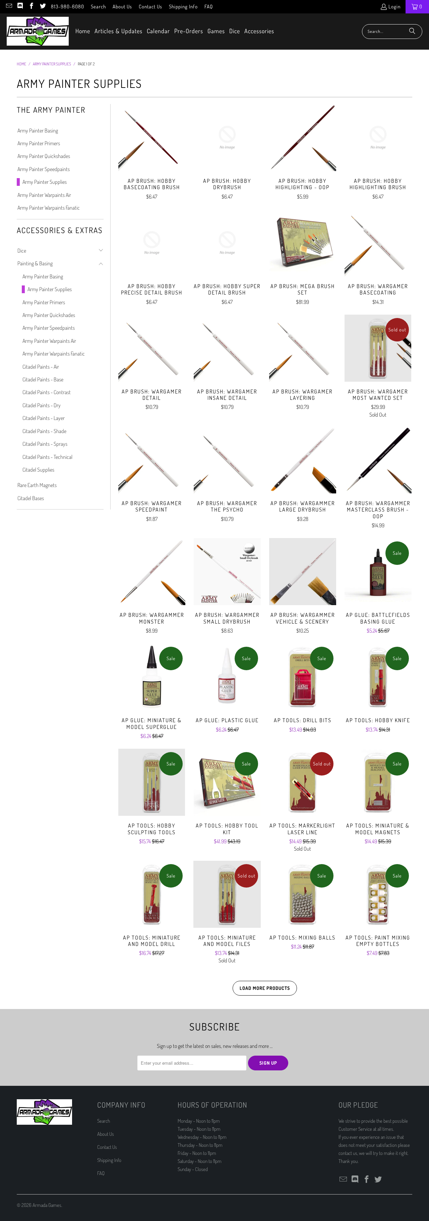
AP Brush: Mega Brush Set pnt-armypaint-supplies (302, 242)
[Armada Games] (38, 31)
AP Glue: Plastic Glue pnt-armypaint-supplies (227, 676)
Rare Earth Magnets (37, 485)
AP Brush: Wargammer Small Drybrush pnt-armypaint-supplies (227, 571)
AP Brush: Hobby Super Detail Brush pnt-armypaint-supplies (227, 242)
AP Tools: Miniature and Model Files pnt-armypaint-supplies (227, 894)
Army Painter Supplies (44, 181)
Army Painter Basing (37, 130)
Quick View (151, 152)
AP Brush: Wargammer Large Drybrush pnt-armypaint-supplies (302, 459)
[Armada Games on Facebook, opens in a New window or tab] (31, 6)
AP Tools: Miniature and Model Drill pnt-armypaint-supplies (151, 894)
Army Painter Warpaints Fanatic (48, 207)
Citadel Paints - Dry (41, 405)
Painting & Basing (35, 263)
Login (394, 6)
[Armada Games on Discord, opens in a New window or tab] (19, 6)
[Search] (412, 31)
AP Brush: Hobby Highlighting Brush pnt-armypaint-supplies (378, 137)
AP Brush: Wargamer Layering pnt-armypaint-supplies (302, 348)
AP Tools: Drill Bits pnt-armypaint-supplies (302, 676)
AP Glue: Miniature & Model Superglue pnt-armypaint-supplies (151, 676)
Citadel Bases (30, 498)
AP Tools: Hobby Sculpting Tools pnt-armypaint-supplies (151, 782)
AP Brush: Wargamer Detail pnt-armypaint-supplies (151, 348)
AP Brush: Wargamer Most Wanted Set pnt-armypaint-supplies (378, 348)
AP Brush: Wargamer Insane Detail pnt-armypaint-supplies (227, 348)
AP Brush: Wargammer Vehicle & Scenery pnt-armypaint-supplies (302, 571)
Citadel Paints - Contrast (46, 392)
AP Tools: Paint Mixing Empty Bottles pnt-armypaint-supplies (378, 894)
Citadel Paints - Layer (43, 418)
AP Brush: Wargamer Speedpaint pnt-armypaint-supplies (151, 459)
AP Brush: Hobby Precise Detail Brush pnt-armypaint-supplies (151, 242)
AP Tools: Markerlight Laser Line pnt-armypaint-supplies (302, 782)
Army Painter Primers (38, 143)
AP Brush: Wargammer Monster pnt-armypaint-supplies (151, 571)
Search (98, 6)
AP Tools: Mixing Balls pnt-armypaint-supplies (302, 894)
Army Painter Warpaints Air (44, 195)
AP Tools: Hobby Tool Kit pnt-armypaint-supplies (227, 782)
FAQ (208, 6)
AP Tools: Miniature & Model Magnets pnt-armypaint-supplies (378, 782)
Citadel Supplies (38, 469)
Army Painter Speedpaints (43, 169)
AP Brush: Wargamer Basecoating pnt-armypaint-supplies (378, 242)
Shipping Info (183, 6)
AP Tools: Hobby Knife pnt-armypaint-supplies (378, 676)
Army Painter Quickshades (43, 156)
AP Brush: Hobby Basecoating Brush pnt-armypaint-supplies (151, 137)
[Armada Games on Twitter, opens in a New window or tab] (42, 6)
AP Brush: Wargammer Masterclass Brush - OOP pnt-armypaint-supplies (378, 459)
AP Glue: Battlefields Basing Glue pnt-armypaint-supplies (378, 571)
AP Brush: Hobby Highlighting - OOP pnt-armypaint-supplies (302, 137)
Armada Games (47, 1205)
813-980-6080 (67, 6)
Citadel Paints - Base (42, 379)
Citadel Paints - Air (40, 366)
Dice (21, 250)
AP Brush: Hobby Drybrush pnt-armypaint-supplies (227, 137)
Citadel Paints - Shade (44, 431)
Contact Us (150, 6)
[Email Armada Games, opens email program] (8, 6)
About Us (122, 6)
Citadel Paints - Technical (47, 457)
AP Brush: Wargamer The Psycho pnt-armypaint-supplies (227, 459)
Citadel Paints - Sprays (44, 443)
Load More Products (265, 988)
